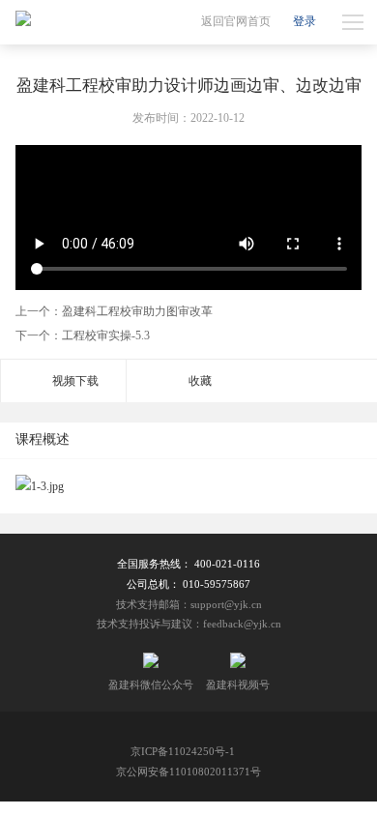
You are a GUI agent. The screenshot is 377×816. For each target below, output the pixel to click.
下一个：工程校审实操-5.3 (82, 335)
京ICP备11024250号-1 (182, 751)
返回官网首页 (236, 21)
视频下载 (75, 381)
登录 (304, 21)
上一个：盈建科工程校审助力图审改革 (114, 311)
